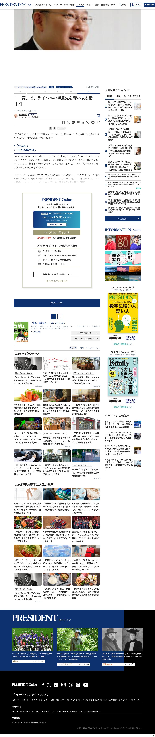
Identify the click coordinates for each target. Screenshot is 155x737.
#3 (33, 91)
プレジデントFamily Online (89, 711)
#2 (20, 91)
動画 (113, 5)
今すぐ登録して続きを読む (57, 232)
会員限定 (105, 5)
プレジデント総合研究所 (20, 723)
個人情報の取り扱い (74, 700)
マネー (59, 5)
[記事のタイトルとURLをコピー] (87, 122)
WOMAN (35, 711)
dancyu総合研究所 (37, 723)
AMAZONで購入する (84, 333)
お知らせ (15, 700)
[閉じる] (153, 735)
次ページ (61, 128)
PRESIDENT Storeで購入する (84, 338)
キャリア (80, 5)
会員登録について (57, 700)
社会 (97, 5)
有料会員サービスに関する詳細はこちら (57, 274)
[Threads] (71, 685)
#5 (58, 91)
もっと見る (122, 219)
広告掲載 (112, 700)
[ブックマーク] (98, 115)
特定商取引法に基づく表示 (95, 700)
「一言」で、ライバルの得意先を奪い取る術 (30, 87)
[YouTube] (85, 684)
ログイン (137, 5)
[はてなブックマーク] (56, 685)
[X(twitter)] (49, 685)
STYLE (53, 711)
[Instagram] (63, 685)
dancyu (44, 711)
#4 (45, 91)
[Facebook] (43, 685)
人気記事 (39, 5)
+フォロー (33, 114)
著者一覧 (25, 700)
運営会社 (122, 700)
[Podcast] (78, 685)
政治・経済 (69, 5)
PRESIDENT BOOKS (67, 711)
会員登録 (150, 5)
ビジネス (50, 5)
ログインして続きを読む (57, 281)
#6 (71, 91)
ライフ (89, 5)
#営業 (52, 87)
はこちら (123, 344)
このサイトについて (39, 700)
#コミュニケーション (64, 87)
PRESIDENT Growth (20, 711)
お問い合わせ (134, 700)
